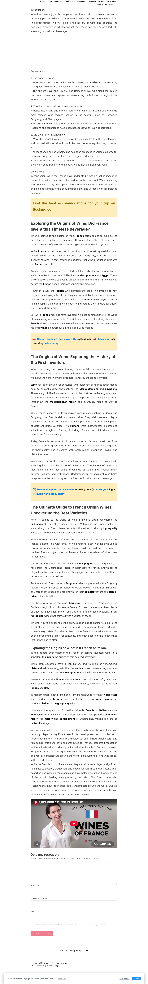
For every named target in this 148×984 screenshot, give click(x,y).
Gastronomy (112, 1)
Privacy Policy (75, 951)
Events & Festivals (96, 1)
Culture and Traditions (63, 1)
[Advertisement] (74, 51)
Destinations (81, 1)
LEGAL (85, 951)
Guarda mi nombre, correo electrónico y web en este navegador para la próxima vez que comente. (69, 925)
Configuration (124, 979)
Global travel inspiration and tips (45, 966)
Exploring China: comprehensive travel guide (51, 963)
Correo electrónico (41, 898)
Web (32, 911)
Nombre (35, 885)
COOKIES (64, 951)
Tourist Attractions (105, 5)
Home (42, 1)
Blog (50, 1)
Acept (136, 979)
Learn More (62, 979)
